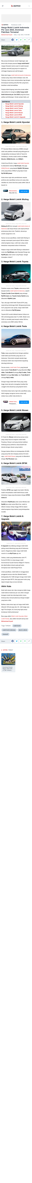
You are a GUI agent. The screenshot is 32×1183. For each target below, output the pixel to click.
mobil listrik (16, 626)
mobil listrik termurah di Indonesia (21, 75)
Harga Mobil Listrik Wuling (14, 106)
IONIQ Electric (5, 168)
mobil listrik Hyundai (23, 163)
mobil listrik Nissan (9, 456)
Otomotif (5, 634)
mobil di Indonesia (17, 291)
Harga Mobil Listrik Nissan (14, 112)
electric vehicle (23, 630)
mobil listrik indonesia (9, 630)
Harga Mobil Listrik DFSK (13, 115)
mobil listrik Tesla (15, 367)
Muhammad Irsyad (6, 34)
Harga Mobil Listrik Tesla (13, 110)
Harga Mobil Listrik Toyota (14, 108)
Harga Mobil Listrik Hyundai (14, 104)
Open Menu (3, 6)
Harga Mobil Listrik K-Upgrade (15, 117)
